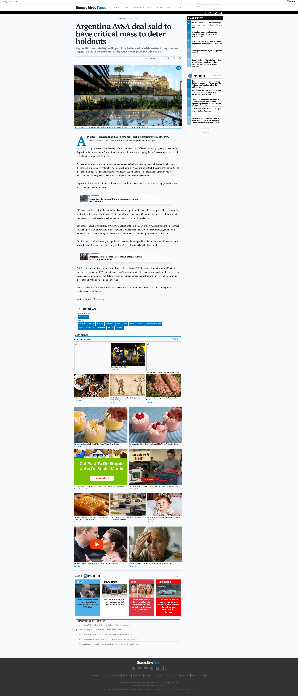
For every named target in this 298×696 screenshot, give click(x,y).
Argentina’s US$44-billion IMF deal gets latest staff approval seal (104, 625)
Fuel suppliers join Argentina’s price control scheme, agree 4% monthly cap (109, 644)
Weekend (184, 675)
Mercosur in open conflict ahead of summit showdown (100, 629)
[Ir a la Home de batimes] (149, 662)
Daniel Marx (83, 317)
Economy (125, 8)
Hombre (147, 675)
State (118, 324)
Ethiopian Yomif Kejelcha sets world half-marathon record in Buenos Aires (115, 258)
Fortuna (137, 675)
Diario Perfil (94, 675)
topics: (81, 321)
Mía (206, 675)
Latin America (138, 8)
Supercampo (171, 675)
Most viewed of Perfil (205, 76)
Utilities (140, 324)
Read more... (96, 196)
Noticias (127, 675)
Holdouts (119, 328)
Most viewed (195, 18)
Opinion (178, 8)
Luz (200, 675)
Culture (159, 8)
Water (132, 324)
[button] (178, 68)
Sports (169, 8)
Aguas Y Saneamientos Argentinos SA (92, 328)
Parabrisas (158, 675)
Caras (105, 675)
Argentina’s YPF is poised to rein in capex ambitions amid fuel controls (106, 634)
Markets (100, 324)
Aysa (125, 324)
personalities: (84, 314)
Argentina (114, 8)
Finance (91, 324)
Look (193, 675)
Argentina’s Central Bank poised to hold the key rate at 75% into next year (108, 639)
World (149, 8)
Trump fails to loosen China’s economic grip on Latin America (113, 200)
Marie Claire (116, 675)
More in (79, 576)
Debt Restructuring (153, 324)
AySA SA (110, 328)
